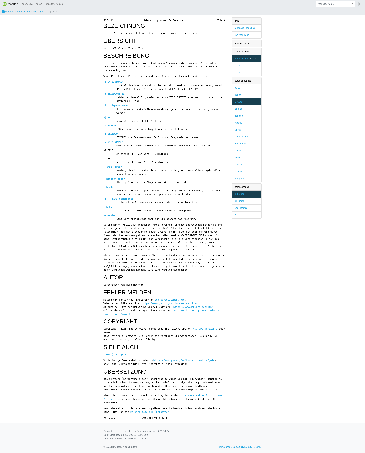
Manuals (9, 11)
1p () (240, 201)
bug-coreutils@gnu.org (170, 299)
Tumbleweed (23, 11)
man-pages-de (40, 11)
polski (238, 150)
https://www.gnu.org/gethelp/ (193, 307)
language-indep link (245, 28)
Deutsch (239, 102)
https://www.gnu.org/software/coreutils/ (169, 303)
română (238, 157)
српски (238, 164)
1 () (239, 194)
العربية (238, 88)
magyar (238, 123)
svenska (239, 171)
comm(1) (108, 354)
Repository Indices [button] (53, 4)
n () (236, 215)
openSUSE (27, 4)
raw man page (242, 35)
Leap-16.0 (240, 65)
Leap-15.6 (240, 72)
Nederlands (241, 143)
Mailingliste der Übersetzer (149, 412)
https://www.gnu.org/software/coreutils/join (184, 360)
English (238, 109)
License (258, 447)
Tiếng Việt (240, 178)
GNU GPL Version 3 (205, 328)
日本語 (238, 130)
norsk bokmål (241, 137)
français (239, 116)
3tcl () (241, 208)
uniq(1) (121, 354)
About (39, 4)
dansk (238, 95)
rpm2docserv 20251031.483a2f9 (235, 447)
